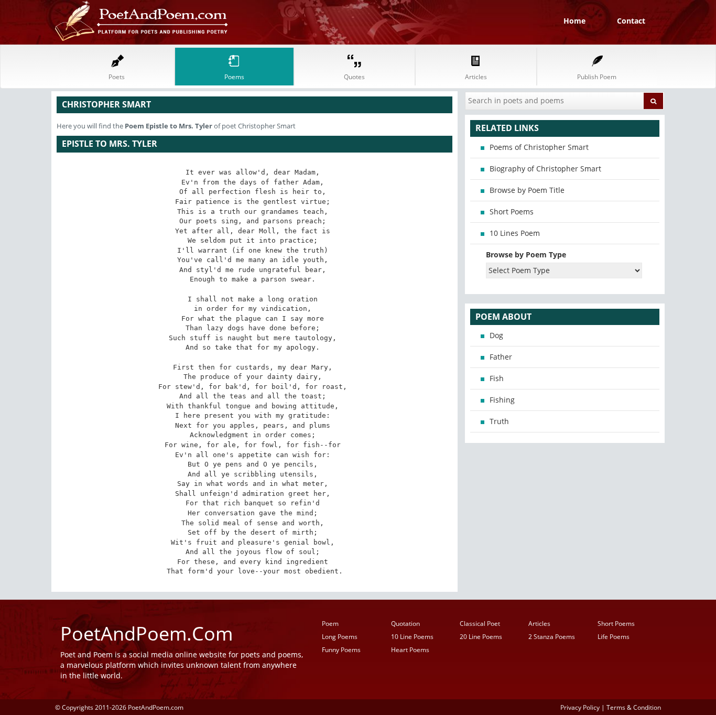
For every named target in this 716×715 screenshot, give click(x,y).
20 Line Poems (481, 636)
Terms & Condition (633, 707)
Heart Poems (410, 649)
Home (574, 21)
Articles (539, 623)
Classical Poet (480, 623)
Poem (330, 623)
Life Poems (614, 636)
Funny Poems (341, 649)
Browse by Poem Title (527, 190)
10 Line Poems (412, 636)
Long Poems (339, 636)
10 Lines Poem (515, 233)
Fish (497, 378)
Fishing (502, 400)
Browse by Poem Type (526, 254)
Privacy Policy (580, 707)
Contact (631, 21)
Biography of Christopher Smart (545, 169)
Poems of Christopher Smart (539, 147)
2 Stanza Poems (551, 636)
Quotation (405, 623)
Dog (496, 335)
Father (501, 357)
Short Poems (512, 211)
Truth (499, 421)
